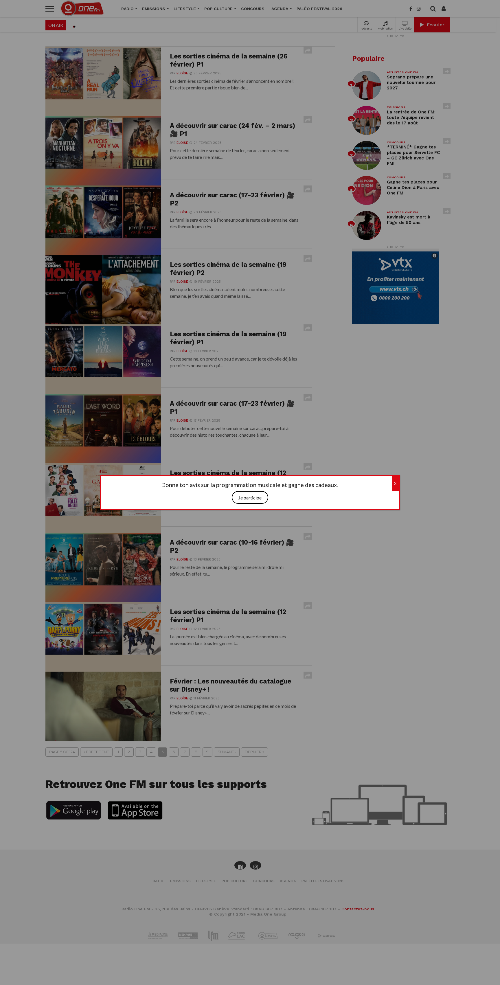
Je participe (250, 497)
